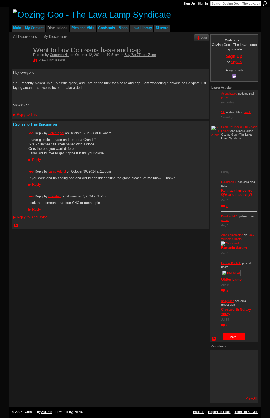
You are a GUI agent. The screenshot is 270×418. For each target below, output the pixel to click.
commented (235, 234)
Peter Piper (56, 133)
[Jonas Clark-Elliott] (218, 372)
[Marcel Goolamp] (247, 386)
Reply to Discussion (30, 217)
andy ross (227, 301)
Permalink (31, 133)
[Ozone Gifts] (247, 358)
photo (238, 238)
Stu (223, 112)
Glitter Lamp (231, 279)
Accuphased (229, 93)
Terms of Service (246, 412)
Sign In (203, 4)
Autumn (46, 412)
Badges (198, 412)
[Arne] (232, 386)
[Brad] (247, 372)
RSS (16, 225)
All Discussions (25, 37)
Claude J (54, 196)
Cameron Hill (59, 55)
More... (234, 336)
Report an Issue (219, 412)
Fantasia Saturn (234, 248)
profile (225, 97)
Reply (34, 160)
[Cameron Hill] (21, 61)
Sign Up (189, 4)
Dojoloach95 (229, 181)
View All (251, 398)
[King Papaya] (218, 358)
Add (204, 38)
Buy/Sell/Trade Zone (140, 55)
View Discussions (52, 60)
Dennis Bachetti (231, 263)
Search (265, 3)
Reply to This (25, 115)
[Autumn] (218, 386)
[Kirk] (232, 372)
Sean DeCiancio (231, 126)
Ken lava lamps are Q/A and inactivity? (236, 192)
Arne (224, 234)
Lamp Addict (57, 171)
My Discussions (55, 37)
